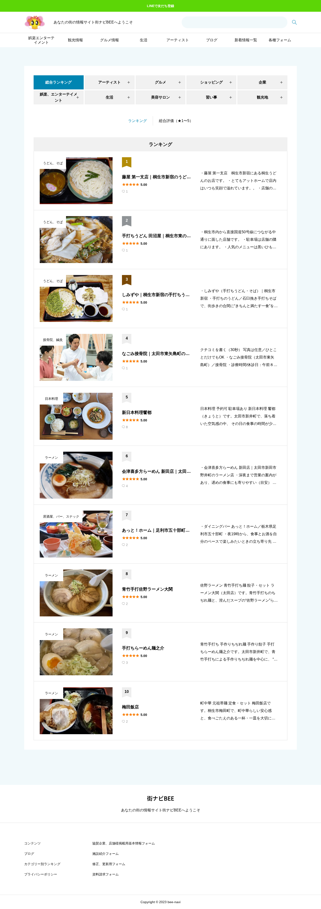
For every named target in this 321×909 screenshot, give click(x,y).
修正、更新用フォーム (108, 864)
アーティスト (177, 40)
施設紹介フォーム (105, 854)
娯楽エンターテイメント (41, 40)
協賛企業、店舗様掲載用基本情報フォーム (123, 843)
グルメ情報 (109, 40)
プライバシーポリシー (40, 874)
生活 (143, 40)
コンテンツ (32, 843)
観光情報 (75, 40)
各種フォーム (280, 40)
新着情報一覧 (246, 40)
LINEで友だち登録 (160, 6)
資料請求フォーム (105, 874)
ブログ (211, 40)
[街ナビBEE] (34, 22)
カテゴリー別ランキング (42, 864)
